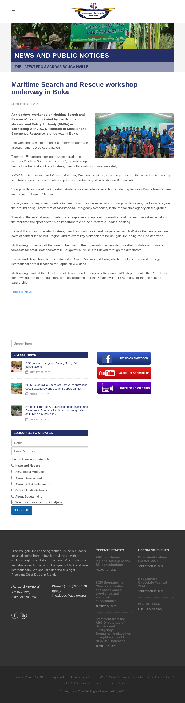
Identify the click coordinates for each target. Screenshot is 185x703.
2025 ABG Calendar (153, 604)
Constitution (117, 677)
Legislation (163, 677)
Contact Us (117, 683)
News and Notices (27, 465)
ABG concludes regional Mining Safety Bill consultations (113, 560)
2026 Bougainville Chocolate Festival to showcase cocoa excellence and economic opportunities (112, 592)
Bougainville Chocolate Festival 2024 (152, 582)
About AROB (34, 677)
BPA (101, 677)
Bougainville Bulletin (63, 677)
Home (15, 677)
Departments (140, 677)
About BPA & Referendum (33, 484)
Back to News (22, 291)
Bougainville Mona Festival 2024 (152, 559)
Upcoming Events (153, 550)
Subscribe (22, 510)
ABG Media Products (29, 471)
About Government (28, 478)
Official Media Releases (31, 490)
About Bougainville (28, 496)
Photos (87, 677)
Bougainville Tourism (88, 683)
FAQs (65, 683)
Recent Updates (110, 550)
